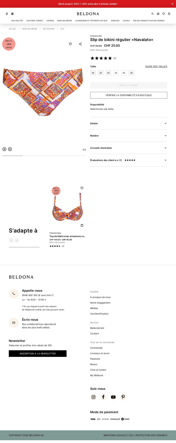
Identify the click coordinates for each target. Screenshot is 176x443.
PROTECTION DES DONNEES (151, 435)
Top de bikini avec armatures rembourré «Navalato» (68, 236)
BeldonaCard (97, 328)
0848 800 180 (30, 295)
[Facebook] (103, 397)
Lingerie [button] (50, 21)
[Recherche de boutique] (7, 13)
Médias (94, 308)
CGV (131, 435)
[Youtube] (113, 397)
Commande (96, 347)
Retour (93, 364)
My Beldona (96, 375)
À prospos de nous (100, 297)
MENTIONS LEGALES (115, 435)
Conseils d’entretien (101, 148)
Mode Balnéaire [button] (64, 21)
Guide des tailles (156, 66)
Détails (94, 123)
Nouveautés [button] (17, 21)
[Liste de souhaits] (163, 13)
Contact (94, 333)
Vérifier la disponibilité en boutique (129, 95)
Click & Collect (98, 369)
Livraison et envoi (99, 353)
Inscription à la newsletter (38, 353)
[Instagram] (93, 397)
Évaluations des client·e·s (106, 160)
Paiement (95, 358)
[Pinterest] (123, 397)
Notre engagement (100, 302)
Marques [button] (115, 21)
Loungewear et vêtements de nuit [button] (91, 21)
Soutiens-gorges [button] (34, 21)
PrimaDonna (96, 36)
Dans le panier (128, 85)
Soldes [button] (126, 21)
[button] (12, 13)
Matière (94, 135)
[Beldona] (88, 13)
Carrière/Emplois (99, 313)
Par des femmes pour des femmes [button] (148, 21)
